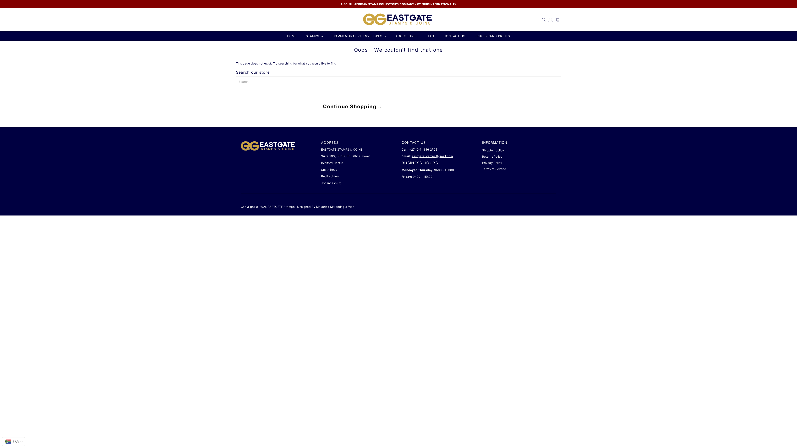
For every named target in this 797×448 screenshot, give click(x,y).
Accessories (407, 36)
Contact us (454, 36)
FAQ (431, 36)
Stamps (313, 36)
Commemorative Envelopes (358, 36)
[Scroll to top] (789, 436)
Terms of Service (494, 169)
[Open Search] (543, 20)
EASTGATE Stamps (281, 206)
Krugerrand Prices (492, 36)
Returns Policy (492, 156)
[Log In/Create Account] (550, 20)
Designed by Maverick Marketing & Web (325, 206)
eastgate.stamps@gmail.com (432, 156)
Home (292, 36)
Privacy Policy (492, 162)
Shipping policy (493, 150)
